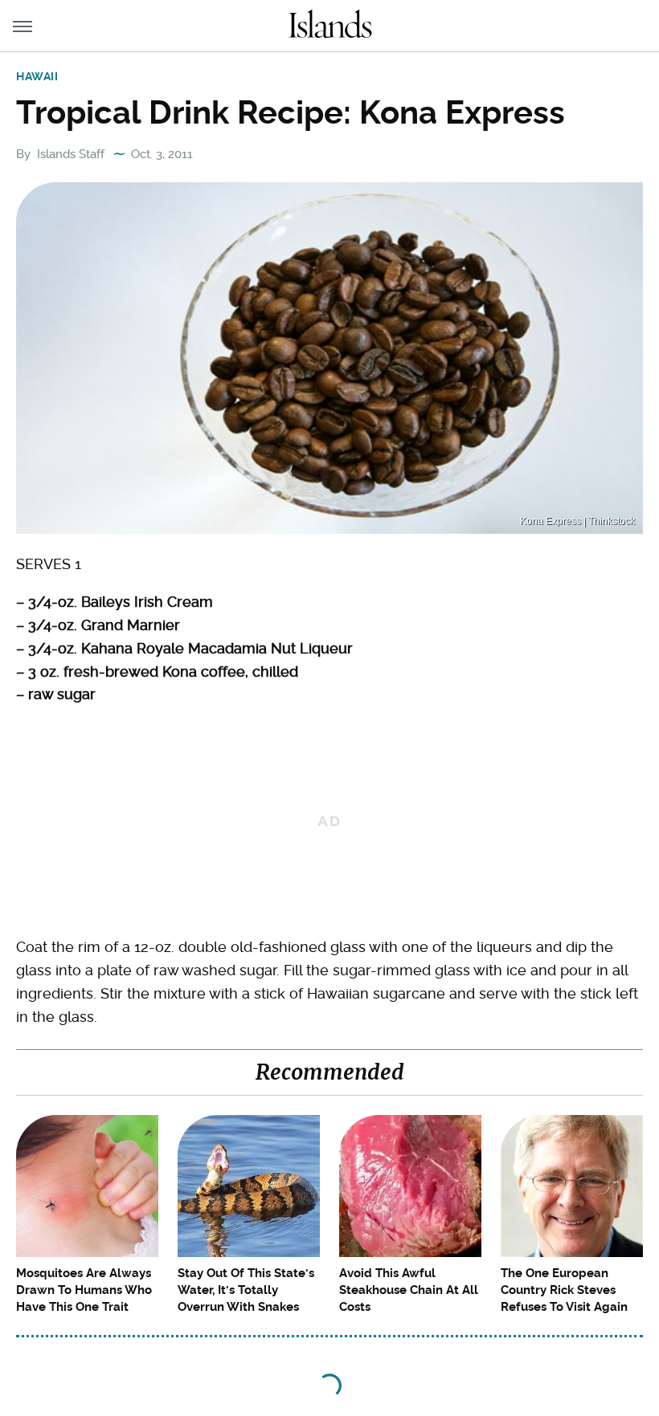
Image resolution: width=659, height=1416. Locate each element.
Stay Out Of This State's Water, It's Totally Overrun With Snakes (246, 1290)
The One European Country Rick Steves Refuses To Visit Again (564, 1290)
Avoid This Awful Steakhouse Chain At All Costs (408, 1290)
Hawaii (37, 76)
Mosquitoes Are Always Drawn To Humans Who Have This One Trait (84, 1290)
